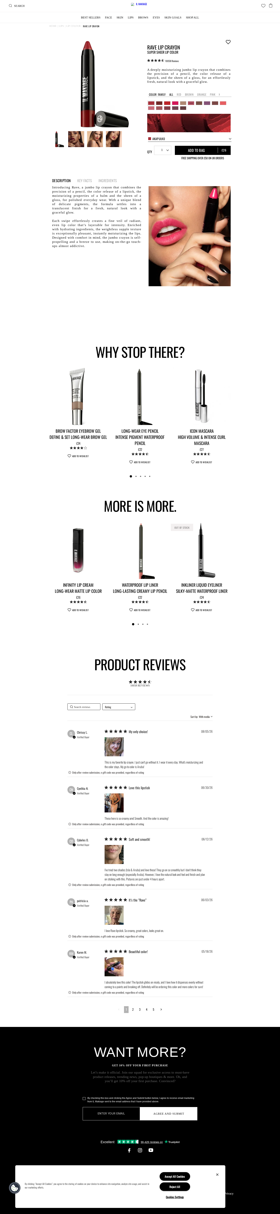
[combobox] (189, 139)
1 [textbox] (162, 150)
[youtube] (151, 1150)
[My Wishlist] (263, 5)
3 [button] (140, 1009)
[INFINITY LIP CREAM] (78, 550)
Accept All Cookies (175, 1176)
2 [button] (133, 1009)
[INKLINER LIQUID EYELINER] (202, 550)
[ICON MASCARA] (202, 396)
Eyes (156, 17)
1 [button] (126, 1009)
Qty (149, 151)
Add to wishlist (228, 42)
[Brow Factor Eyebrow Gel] (78, 396)
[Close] (217, 1174)
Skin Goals (172, 17)
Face (108, 17)
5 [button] (153, 1009)
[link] (163, 61)
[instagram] (140, 1150)
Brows (143, 17)
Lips (131, 17)
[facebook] (129, 1150)
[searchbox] (83, 706)
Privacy (229, 1193)
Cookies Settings (175, 1197)
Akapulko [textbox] (158, 138)
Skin (120, 17)
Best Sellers (90, 17)
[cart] (270, 4)
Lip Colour (73, 26)
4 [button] (146, 1009)
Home (53, 26)
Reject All (175, 1187)
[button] (114, 746)
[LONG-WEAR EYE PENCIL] (140, 396)
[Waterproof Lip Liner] (140, 550)
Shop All (192, 17)
